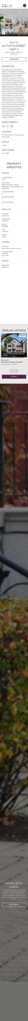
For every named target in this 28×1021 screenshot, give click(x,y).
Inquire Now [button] (14, 59)
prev (12, 371)
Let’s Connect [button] (14, 904)
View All (14, 376)
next (16, 371)
